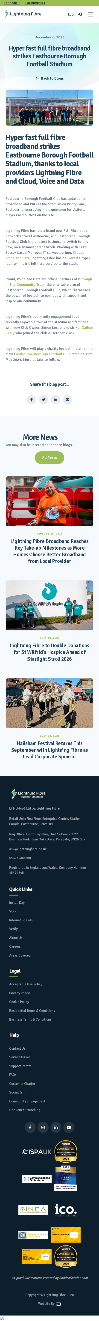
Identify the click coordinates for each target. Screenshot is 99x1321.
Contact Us (17, 1048)
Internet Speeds (21, 920)
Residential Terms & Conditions (32, 1011)
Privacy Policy (19, 993)
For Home (12, 3)
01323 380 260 (20, 858)
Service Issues (20, 1057)
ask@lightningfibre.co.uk (28, 849)
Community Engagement (27, 1101)
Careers (15, 946)
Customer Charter (22, 1084)
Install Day (17, 903)
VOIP (12, 911)
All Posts (49, 457)
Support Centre (20, 1066)
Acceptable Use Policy (25, 984)
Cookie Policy (19, 1002)
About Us (16, 938)
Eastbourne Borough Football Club (42, 354)
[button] (90, 14)
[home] (23, 14)
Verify (13, 929)
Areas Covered (20, 955)
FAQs (13, 1075)
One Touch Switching (24, 1110)
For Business (35, 3)
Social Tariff (18, 1092)
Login (75, 14)
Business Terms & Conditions (30, 1019)
